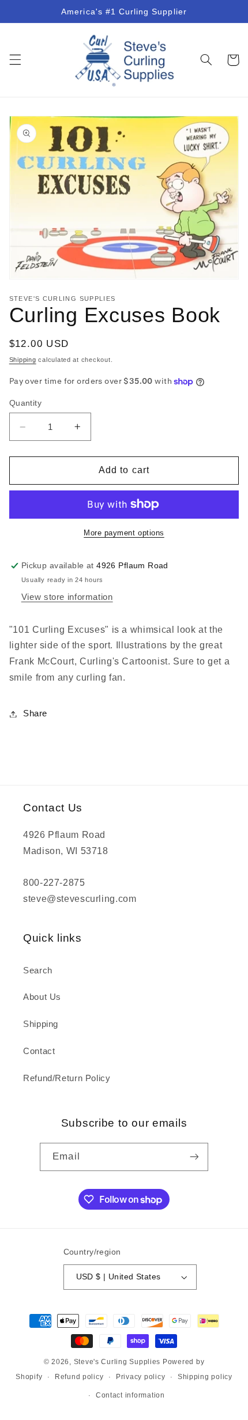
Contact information (130, 1395)
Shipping (22, 359)
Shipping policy (205, 1376)
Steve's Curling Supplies (117, 1361)
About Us (42, 997)
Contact (39, 1051)
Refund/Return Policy (67, 1078)
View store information (67, 597)
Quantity (25, 403)
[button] (15, 60)
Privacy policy (140, 1376)
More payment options (124, 533)
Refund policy (79, 1376)
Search (37, 970)
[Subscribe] (194, 1157)
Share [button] (35, 713)
